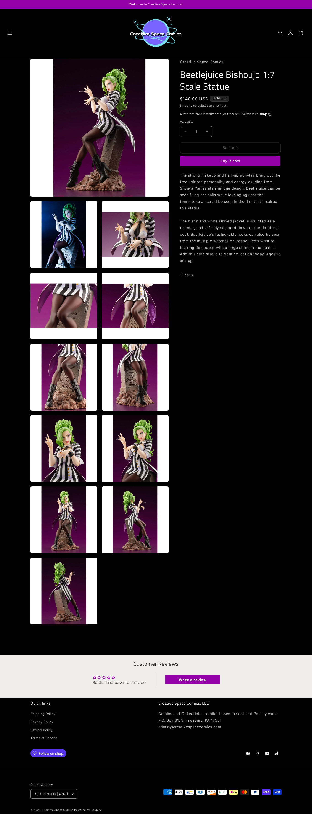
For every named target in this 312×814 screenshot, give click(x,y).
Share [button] (189, 275)
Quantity (186, 122)
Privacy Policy (41, 722)
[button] (10, 33)
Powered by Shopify (87, 809)
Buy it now (230, 161)
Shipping (186, 105)
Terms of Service (44, 738)
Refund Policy (41, 730)
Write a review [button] (192, 680)
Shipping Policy (43, 714)
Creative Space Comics (58, 809)
